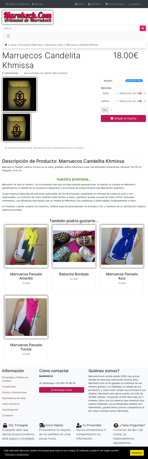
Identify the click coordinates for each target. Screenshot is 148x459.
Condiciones (9, 386)
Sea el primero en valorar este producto (45, 73)
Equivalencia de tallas (14, 398)
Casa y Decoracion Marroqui (26, 44)
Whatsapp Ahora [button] (62, 389)
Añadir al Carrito (124, 118)
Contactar (7, 415)
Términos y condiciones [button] (17, 454)
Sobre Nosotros (11, 403)
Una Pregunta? (10, 409)
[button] (80, 4)
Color (106, 93)
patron (105, 101)
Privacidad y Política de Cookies (15, 379)
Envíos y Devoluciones (14, 392)
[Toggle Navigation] (8, 36)
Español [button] (135, 4)
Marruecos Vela (54, 44)
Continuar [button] (137, 453)
